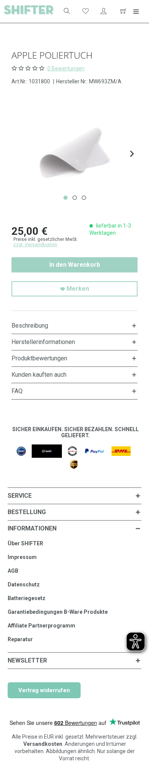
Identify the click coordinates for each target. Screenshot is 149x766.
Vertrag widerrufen (44, 690)
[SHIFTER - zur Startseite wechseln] (28, 11)
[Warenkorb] (122, 11)
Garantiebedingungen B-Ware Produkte (58, 612)
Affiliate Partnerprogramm (41, 626)
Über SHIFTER (25, 543)
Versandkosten (42, 744)
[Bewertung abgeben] (28, 68)
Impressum (22, 557)
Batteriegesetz (26, 598)
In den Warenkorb (74, 264)
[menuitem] (62, 11)
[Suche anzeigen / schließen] (66, 11)
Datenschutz (24, 584)
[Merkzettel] (85, 11)
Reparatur (20, 639)
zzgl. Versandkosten (35, 244)
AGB (13, 571)
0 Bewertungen (65, 68)
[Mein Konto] (103, 11)
